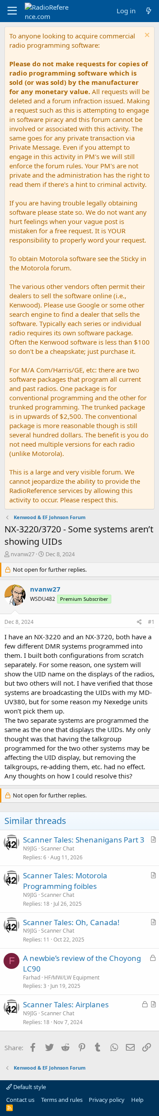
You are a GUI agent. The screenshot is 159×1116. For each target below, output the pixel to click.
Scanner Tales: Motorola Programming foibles (65, 880)
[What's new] (148, 11)
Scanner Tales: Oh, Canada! (71, 922)
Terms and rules (62, 1100)
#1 (151, 622)
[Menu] (12, 11)
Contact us (20, 1100)
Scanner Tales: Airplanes (66, 1004)
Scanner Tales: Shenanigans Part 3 (83, 840)
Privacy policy (107, 1100)
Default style (29, 1087)
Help (137, 1100)
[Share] (139, 622)
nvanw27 (22, 554)
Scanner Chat (57, 848)
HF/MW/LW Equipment (71, 977)
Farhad (31, 977)
